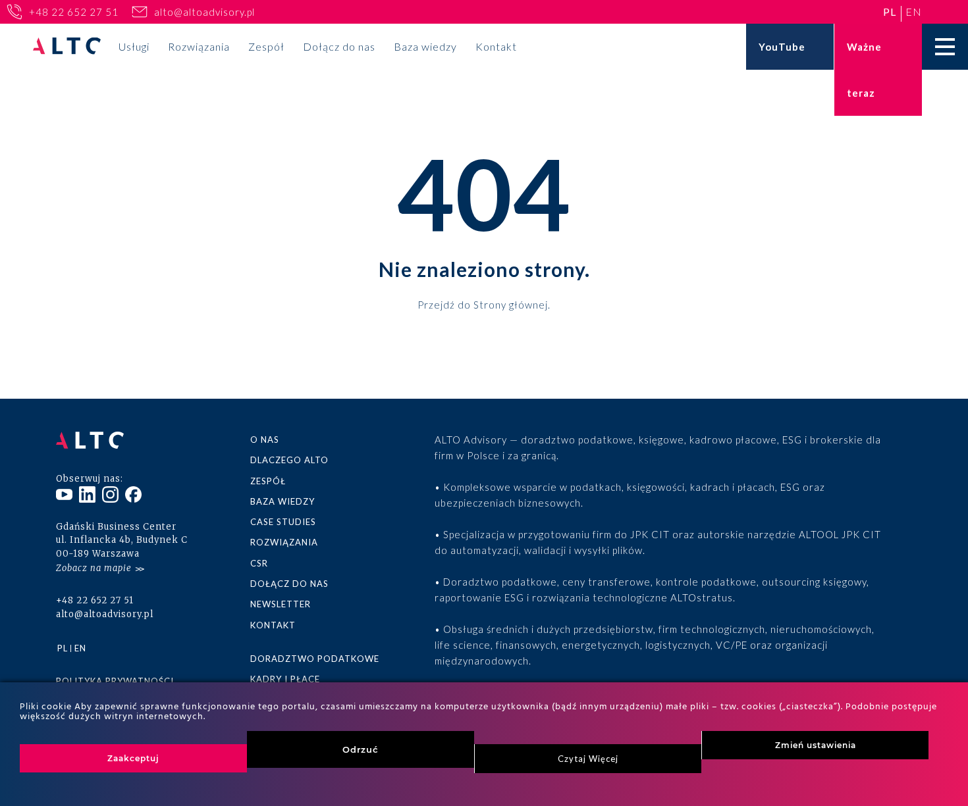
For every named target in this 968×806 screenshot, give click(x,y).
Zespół (266, 46)
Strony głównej (510, 304)
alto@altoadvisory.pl (204, 12)
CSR (259, 563)
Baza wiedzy (425, 46)
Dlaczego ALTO (289, 460)
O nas (264, 439)
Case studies (283, 521)
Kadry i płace (285, 679)
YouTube (782, 47)
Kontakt (496, 46)
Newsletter (280, 604)
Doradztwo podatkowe (314, 658)
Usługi (134, 46)
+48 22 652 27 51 (74, 12)
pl (889, 11)
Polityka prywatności (115, 681)
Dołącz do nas (339, 46)
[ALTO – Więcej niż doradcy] (67, 47)
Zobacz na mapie (94, 568)
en (913, 11)
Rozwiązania (199, 46)
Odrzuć (360, 749)
